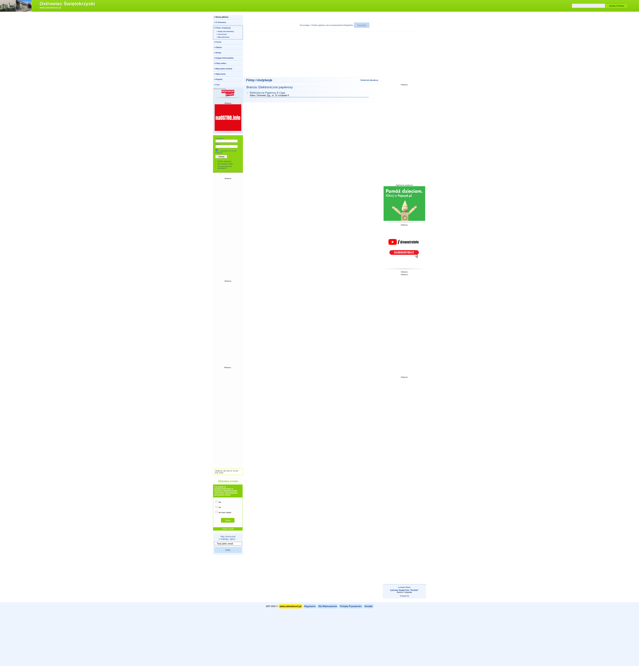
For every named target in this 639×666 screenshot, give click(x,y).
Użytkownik (219, 138)
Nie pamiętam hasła (225, 164)
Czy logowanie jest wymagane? (224, 167)
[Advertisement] (228, 229)
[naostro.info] (404, 247)
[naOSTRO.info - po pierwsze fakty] (228, 117)
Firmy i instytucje (259, 80)
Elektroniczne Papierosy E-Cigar (267, 92)
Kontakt (368, 606)
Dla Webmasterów (328, 606)
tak (219, 502)
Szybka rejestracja (224, 161)
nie (219, 507)
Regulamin (310, 606)
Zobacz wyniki (228, 529)
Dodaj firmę (404, 596)
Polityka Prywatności (351, 606)
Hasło (217, 144)
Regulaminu (348, 25)
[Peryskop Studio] (228, 93)
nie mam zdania (224, 512)
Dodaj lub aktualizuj (369, 80)
